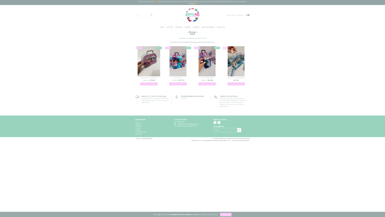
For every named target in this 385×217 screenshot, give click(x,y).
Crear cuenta (231, 15)
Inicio (162, 27)
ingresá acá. (226, 140)
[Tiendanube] (144, 139)
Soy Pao (170, 27)
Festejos (178, 27)
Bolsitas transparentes (236, 78)
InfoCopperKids (208, 27)
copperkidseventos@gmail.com (188, 124)
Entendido (225, 214)
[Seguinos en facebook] (218, 122)
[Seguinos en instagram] (214, 122)
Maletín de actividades (149, 78)
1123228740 (181, 122)
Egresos (196, 27)
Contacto (221, 27)
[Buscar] (151, 15)
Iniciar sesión (240, 15)
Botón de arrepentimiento (241, 140)
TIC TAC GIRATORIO (207, 78)
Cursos (187, 27)
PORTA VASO (178, 78)
